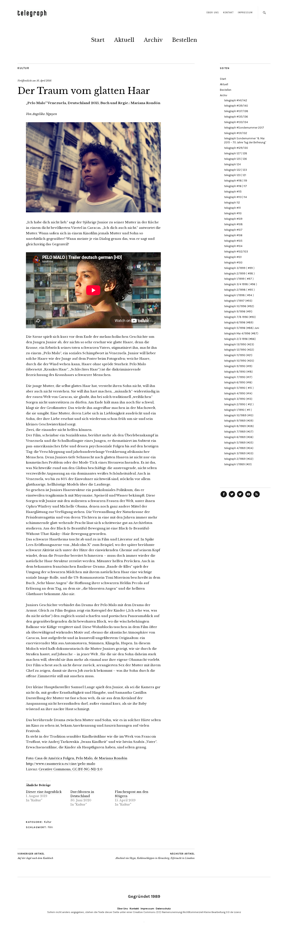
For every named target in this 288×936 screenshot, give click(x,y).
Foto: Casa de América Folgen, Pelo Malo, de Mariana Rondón (76, 758)
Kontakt (228, 12)
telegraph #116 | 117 (235, 186)
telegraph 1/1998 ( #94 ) (239, 295)
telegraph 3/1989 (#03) (238, 453)
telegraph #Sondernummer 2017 (244, 127)
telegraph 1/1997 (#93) (238, 300)
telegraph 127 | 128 (235, 153)
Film (50, 827)
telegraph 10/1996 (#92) (239, 306)
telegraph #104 (233, 246)
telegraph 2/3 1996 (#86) (240, 338)
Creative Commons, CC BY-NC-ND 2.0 (70, 769)
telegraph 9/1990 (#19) (238, 366)
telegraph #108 (233, 224)
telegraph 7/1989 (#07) (238, 431)
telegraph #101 (233, 257)
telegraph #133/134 (236, 122)
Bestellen (184, 40)
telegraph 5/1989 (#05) (238, 442)
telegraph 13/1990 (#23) (239, 344)
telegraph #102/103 (236, 251)
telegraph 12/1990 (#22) (239, 349)
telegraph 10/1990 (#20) (239, 360)
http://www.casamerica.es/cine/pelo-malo (60, 764)
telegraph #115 (233, 191)
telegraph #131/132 (235, 133)
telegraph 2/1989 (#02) (238, 458)
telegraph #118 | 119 (235, 180)
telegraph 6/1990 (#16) (238, 382)
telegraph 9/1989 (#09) (238, 420)
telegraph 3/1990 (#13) (238, 398)
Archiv (153, 40)
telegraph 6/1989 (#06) (238, 437)
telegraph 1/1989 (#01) (238, 464)
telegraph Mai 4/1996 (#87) (241, 333)
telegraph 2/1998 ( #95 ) (239, 289)
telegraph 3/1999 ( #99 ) (239, 268)
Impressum (245, 12)
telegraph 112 (232, 202)
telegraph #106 (233, 235)
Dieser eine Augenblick (44, 792)
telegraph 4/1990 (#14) (238, 393)
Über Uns (212, 12)
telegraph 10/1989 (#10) (238, 415)
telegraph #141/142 (235, 100)
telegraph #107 (233, 229)
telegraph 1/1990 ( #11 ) (238, 409)
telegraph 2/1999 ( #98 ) (239, 273)
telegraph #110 (233, 213)
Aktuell (124, 40)
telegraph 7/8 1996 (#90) (240, 317)
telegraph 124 (232, 164)
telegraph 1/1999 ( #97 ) (239, 278)
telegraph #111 (232, 207)
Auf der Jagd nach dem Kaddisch (35, 856)
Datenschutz (163, 908)
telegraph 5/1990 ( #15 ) (239, 387)
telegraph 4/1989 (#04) (238, 448)
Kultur (23, 68)
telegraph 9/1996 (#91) (238, 311)
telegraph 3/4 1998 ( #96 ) (240, 284)
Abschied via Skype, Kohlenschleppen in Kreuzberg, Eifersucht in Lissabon (155, 856)
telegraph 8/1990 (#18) (238, 371)
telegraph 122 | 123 (235, 169)
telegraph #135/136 (236, 116)
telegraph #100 (233, 262)
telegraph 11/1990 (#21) (238, 355)
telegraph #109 (233, 218)
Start (98, 40)
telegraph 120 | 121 (235, 175)
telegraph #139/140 (236, 105)
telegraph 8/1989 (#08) (239, 426)
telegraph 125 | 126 (235, 158)
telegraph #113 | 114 (235, 197)
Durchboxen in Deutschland (82, 794)
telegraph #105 (233, 240)
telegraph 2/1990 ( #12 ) (239, 404)
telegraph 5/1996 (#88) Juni (241, 328)
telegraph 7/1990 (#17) (238, 377)
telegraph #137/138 (236, 111)
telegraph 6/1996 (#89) (238, 322)
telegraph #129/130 (236, 147)
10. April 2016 (43, 80)
